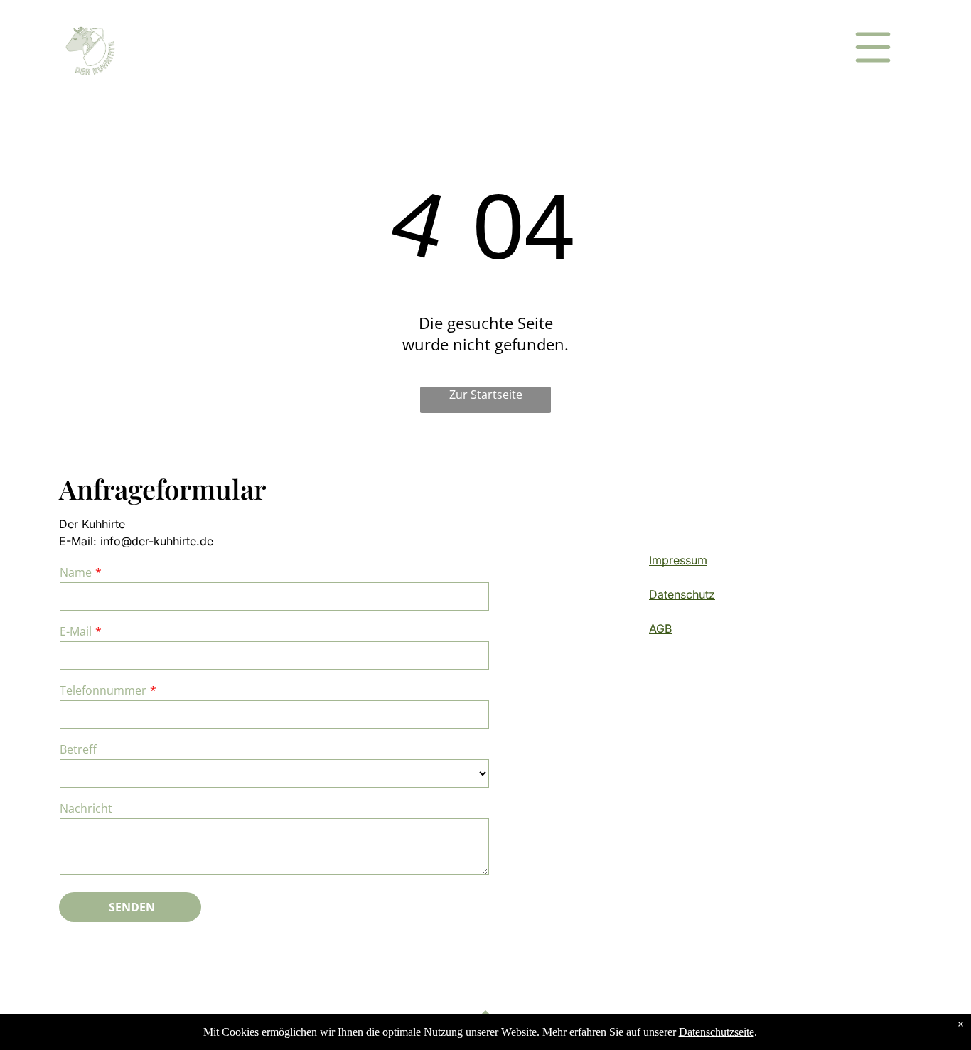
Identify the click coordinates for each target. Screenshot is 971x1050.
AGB (660, 628)
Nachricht (86, 808)
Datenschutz (682, 594)
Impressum (678, 560)
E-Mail (76, 631)
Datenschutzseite (716, 1032)
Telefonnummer (103, 690)
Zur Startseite (485, 394)
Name (76, 572)
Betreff (78, 749)
